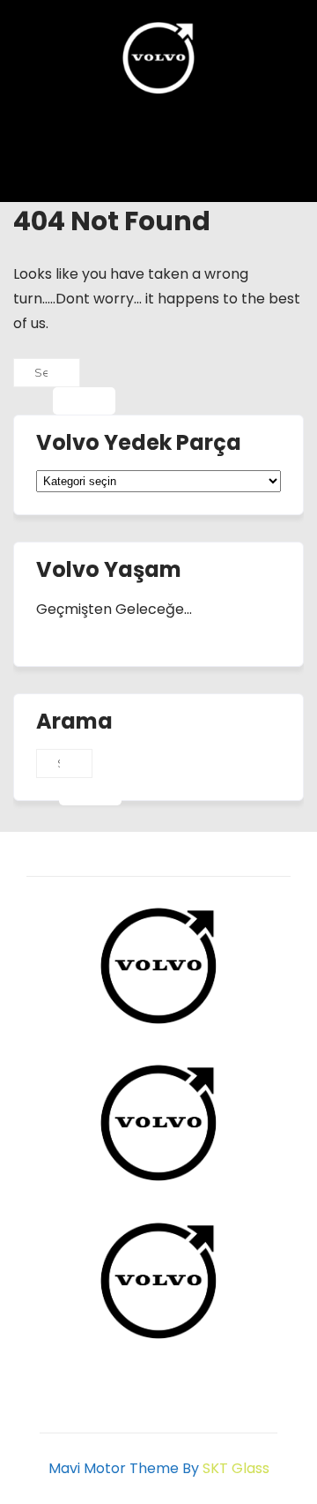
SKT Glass (236, 1468)
